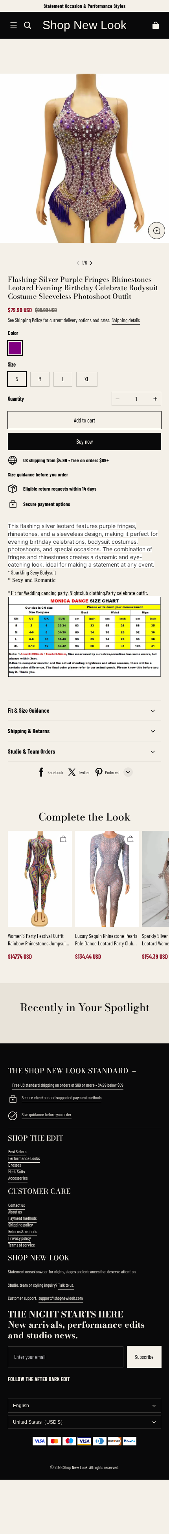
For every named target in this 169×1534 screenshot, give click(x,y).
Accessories (18, 1177)
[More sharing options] (128, 772)
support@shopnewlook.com (61, 1298)
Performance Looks (24, 1158)
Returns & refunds (22, 1231)
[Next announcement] (160, 6)
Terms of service (21, 1244)
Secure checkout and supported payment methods (61, 1097)
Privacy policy (19, 1238)
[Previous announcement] (9, 6)
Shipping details (126, 320)
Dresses (14, 1164)
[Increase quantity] (155, 399)
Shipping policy (20, 1224)
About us (15, 1211)
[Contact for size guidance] (12, 1116)
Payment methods (22, 1218)
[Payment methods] (12, 1099)
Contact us (16, 1205)
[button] (13, 25)
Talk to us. (66, 1285)
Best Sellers (17, 1151)
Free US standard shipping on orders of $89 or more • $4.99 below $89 (67, 1085)
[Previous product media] (78, 263)
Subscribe (144, 1356)
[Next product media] (91, 263)
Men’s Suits (16, 1171)
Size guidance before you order (47, 1114)
